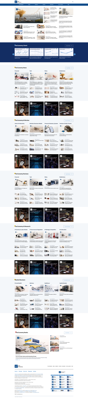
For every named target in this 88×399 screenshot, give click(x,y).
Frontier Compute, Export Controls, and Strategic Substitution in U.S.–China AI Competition (50, 241)
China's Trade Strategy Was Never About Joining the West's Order (54, 203)
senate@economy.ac (27, 390)
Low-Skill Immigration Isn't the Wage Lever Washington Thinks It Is (21, 189)
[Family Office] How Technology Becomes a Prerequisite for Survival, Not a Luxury (24, 301)
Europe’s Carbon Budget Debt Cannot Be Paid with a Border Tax (69, 199)
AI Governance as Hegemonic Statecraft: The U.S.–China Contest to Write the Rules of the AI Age (39, 252)
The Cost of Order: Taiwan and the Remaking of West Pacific (65, 343)
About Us (16, 371)
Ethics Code (25, 371)
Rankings (34, 371)
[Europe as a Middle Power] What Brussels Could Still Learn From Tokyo (54, 195)
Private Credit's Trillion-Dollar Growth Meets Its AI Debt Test (28, 27)
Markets (36, 4)
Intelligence (60, 4)
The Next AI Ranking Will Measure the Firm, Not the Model (38, 145)
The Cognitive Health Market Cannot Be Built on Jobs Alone (54, 301)
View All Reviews (68, 174)
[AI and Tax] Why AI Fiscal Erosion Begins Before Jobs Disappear (69, 149)
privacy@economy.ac (22, 392)
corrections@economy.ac (36, 392)
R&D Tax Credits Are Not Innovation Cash (38, 199)
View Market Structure (67, 280)
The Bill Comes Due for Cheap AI (39, 141)
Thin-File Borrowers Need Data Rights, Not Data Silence (39, 203)
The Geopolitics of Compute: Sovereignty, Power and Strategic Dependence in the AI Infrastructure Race (54, 248)
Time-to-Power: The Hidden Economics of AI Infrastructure (54, 251)
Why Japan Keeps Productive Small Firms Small (51, 188)
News (29, 4)
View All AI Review (67, 120)
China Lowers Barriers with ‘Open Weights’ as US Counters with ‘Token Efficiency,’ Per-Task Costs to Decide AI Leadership (51, 33)
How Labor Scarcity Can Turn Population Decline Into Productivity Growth (69, 195)
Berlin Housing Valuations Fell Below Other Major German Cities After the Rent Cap (36, 58)
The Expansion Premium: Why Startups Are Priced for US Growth (24, 203)
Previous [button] (13, 54)
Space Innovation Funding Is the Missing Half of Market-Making (36, 189)
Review (44, 4)
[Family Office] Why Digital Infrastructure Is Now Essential (23, 305)
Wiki (68, 4)
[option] (21, 53)
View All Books (67, 332)
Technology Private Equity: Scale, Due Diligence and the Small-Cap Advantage (66, 17)
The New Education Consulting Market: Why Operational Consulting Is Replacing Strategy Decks (38, 310)
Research (51, 4)
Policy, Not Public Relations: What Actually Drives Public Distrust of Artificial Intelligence (21, 241)
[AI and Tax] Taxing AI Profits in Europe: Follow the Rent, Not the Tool (69, 141)
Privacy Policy (24, 385)
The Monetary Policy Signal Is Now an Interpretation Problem (54, 149)
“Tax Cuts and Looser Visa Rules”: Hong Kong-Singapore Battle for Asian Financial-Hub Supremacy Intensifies (21, 295)
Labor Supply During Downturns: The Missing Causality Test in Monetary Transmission (24, 195)
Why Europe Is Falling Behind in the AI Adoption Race (54, 256)
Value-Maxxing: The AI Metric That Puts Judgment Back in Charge (35, 135)
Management (30, 371)
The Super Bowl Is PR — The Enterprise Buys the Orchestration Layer (39, 149)
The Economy (21, 4)
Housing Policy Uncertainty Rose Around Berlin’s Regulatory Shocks (22, 58)
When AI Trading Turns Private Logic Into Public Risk (54, 141)
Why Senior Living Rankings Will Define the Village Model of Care (54, 309)
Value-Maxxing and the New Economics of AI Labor (24, 247)
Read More (17, 359)
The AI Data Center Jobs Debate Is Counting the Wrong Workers (21, 135)
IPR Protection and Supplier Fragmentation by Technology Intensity (51, 58)
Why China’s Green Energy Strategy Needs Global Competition (68, 203)
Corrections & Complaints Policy (20, 387)
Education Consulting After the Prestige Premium (39, 305)
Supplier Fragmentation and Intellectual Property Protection (65, 58)
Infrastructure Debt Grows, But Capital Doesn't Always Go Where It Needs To (69, 305)
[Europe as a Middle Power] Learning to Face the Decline (54, 199)
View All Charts (68, 45)
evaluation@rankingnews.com (32, 391)
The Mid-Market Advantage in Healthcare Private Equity (50, 295)
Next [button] (75, 54)
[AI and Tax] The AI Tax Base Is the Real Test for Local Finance (54, 145)
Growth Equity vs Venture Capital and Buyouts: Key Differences (68, 309)
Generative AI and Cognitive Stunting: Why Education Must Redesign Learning (65, 241)
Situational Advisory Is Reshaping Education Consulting (38, 301)
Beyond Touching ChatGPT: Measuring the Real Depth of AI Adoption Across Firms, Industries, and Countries (69, 256)
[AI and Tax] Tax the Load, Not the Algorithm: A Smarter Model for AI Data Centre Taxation (69, 146)
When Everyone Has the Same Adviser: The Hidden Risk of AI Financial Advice (51, 135)
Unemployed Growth (63, 336)
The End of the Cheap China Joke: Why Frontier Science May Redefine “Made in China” (39, 195)
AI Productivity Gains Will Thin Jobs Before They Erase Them (24, 149)
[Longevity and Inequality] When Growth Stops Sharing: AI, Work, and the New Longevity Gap (24, 142)
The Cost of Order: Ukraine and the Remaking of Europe (26, 356)
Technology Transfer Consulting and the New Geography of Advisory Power (36, 295)
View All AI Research (67, 226)
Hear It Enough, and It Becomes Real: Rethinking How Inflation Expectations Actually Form (24, 200)
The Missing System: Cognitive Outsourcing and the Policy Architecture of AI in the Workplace (36, 241)
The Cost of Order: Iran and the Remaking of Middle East (66, 349)
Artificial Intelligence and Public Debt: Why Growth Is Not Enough (65, 135)
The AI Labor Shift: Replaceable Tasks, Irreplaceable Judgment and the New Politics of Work (24, 252)
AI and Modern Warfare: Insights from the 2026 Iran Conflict (39, 256)
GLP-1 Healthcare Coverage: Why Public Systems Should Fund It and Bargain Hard (65, 189)
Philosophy (20, 371)
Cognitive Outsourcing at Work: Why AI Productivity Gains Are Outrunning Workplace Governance (24, 146)
